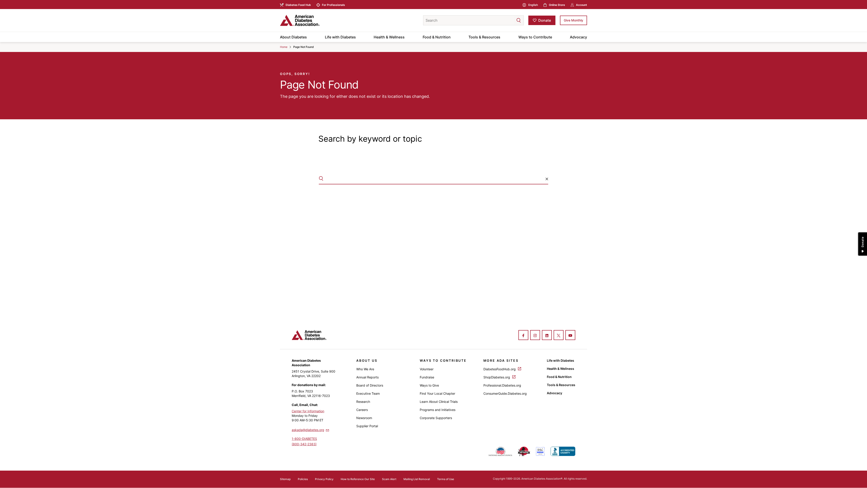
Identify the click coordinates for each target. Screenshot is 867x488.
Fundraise (427, 377)
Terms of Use (445, 479)
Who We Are (365, 369)
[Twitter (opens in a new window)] (558, 335)
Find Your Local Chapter (437, 393)
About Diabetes (293, 37)
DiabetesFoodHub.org (500, 369)
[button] (509, 20)
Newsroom (364, 418)
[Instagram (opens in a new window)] (535, 335)
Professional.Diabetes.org (502, 385)
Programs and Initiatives (437, 410)
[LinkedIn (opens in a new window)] (547, 335)
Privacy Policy (324, 479)
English (533, 5)
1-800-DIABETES (304, 439)
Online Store (557, 5)
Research (363, 402)
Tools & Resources (484, 37)
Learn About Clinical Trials (439, 402)
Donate (544, 20)
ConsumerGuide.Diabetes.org (505, 393)
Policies (303, 479)
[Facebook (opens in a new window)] (523, 335)
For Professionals (333, 5)
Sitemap (285, 479)
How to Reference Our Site (358, 479)
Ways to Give (429, 385)
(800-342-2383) (304, 444)
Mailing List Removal (416, 479)
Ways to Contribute (535, 37)
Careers (362, 410)
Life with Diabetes (340, 37)
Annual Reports (367, 377)
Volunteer (427, 369)
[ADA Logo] (316, 20)
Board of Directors (369, 385)
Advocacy (578, 37)
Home (283, 47)
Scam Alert (389, 479)
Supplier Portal (367, 426)
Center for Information (308, 411)
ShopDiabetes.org (497, 377)
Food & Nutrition (437, 37)
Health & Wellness (389, 37)
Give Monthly (573, 20)
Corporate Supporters (436, 418)
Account (581, 5)
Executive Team (368, 393)
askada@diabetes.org (308, 430)
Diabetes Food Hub (298, 5)
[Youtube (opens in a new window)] (570, 335)
